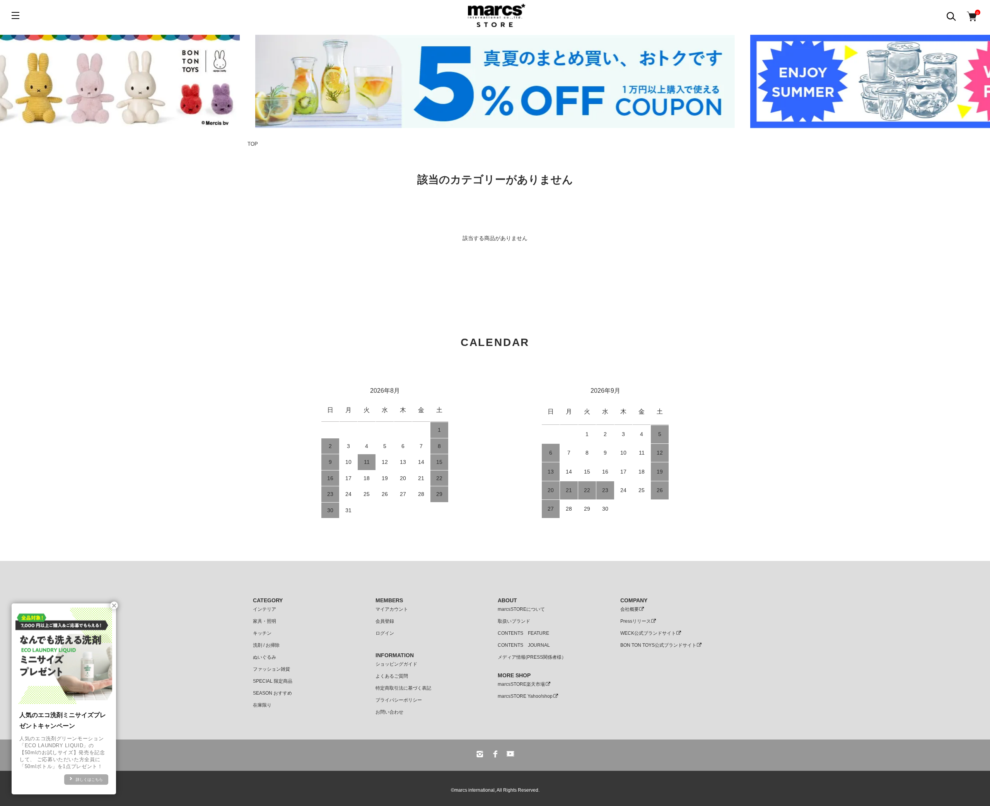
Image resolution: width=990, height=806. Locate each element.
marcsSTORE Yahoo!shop (525, 696)
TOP (253, 144)
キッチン (262, 633)
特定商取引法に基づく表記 (403, 688)
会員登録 (385, 621)
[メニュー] (15, 15)
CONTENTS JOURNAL (524, 645)
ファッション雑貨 (271, 669)
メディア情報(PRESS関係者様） (532, 657)
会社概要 (629, 609)
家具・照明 (264, 621)
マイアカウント (392, 609)
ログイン (385, 633)
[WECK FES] (495, 81)
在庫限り (262, 705)
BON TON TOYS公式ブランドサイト (658, 645)
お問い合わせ (389, 712)
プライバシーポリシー (399, 700)
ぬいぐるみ (264, 657)
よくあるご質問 (392, 676)
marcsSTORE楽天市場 (521, 684)
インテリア (264, 609)
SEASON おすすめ (272, 693)
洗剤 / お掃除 (266, 645)
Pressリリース (635, 621)
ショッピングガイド (396, 664)
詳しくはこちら (89, 779)
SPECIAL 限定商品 (272, 681)
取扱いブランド (514, 621)
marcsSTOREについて (521, 609)
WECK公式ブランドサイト (648, 633)
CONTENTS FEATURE (523, 633)
